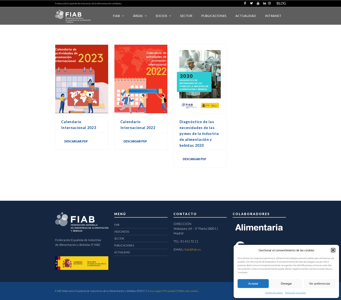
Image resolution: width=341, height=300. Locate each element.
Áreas (138, 16)
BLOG (281, 3)
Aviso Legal (154, 291)
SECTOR (186, 16)
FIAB (116, 16)
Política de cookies (274, 292)
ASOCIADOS (121, 231)
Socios (161, 16)
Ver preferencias (319, 283)
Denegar (286, 283)
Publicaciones (213, 16)
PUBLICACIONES (124, 245)
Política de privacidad (295, 292)
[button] (333, 250)
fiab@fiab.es (193, 249)
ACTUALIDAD (245, 16)
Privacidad (169, 291)
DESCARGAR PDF (76, 141)
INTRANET (273, 16)
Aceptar (253, 283)
